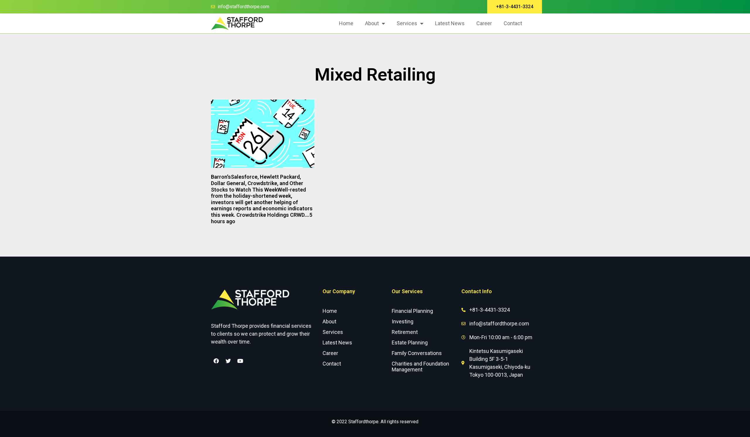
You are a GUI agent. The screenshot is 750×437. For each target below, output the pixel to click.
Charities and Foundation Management (420, 367)
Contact (513, 23)
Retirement (405, 332)
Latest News (450, 23)
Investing (402, 321)
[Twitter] (228, 361)
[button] (514, 6)
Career (484, 23)
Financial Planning (412, 311)
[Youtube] (240, 361)
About (372, 23)
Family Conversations (417, 353)
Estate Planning (410, 342)
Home (346, 23)
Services (407, 23)
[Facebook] (216, 361)
